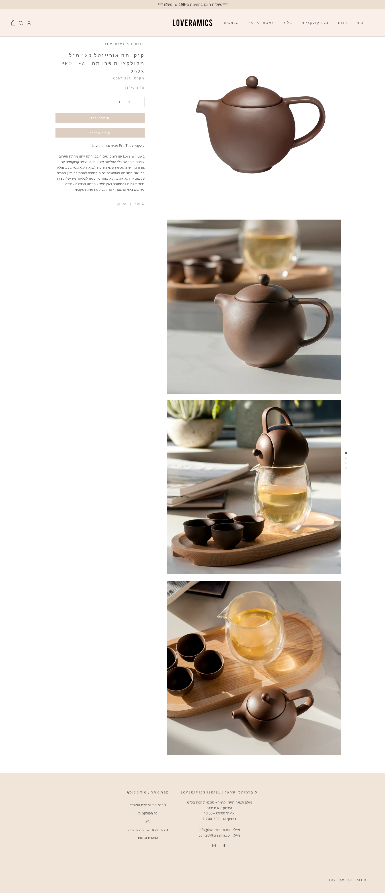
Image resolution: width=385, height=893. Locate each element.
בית (360, 23)
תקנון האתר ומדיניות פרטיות (148, 829)
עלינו (148, 821)
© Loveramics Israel (348, 880)
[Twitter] (124, 204)
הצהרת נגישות (148, 838)
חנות (342, 23)
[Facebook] (130, 204)
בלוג (288, 23)
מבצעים (231, 23)
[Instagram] (214, 845)
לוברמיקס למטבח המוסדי (148, 805)
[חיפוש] (21, 23)
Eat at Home (261, 23)
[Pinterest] (118, 204)
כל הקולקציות (315, 23)
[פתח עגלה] (13, 22)
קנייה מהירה (100, 133)
